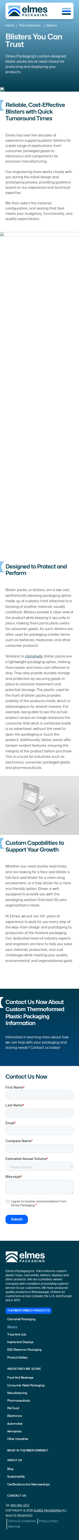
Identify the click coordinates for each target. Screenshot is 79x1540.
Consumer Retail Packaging (26, 1385)
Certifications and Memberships (28, 1484)
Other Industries (17, 1439)
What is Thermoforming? (27, 1450)
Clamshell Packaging (21, 1319)
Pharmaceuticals (18, 1400)
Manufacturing (17, 1393)
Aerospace (14, 1431)
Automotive (14, 1423)
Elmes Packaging (47, 1510)
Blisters (12, 1327)
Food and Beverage (20, 1377)
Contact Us (16, 1496)
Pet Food (13, 1408)
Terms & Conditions (22, 1521)
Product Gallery (17, 1357)
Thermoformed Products (28, 1310)
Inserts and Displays (20, 1342)
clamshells (34, 656)
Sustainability (16, 1476)
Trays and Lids (16, 1334)
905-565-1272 (20, 1505)
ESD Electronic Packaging (24, 1349)
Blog (10, 1469)
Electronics (14, 1416)
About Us (14, 1460)
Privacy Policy (48, 1521)
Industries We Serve (24, 1369)
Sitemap (14, 1526)
